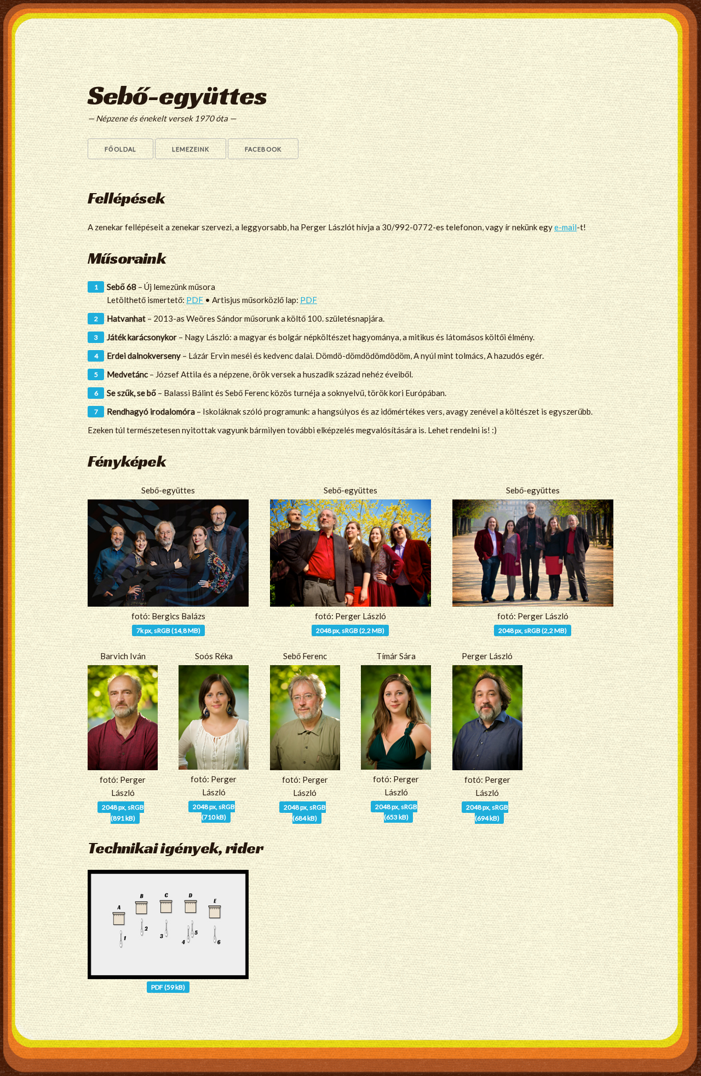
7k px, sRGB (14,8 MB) (168, 630)
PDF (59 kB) (168, 987)
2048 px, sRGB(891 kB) (123, 812)
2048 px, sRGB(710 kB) (214, 811)
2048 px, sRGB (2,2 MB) (350, 630)
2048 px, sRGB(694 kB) (487, 812)
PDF (194, 300)
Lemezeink (190, 149)
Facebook (263, 149)
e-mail (565, 227)
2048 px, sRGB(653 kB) (396, 811)
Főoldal (120, 149)
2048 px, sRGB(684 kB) (305, 812)
